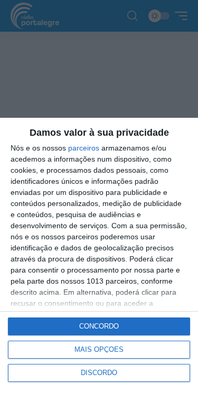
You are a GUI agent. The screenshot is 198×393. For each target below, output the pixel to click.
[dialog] (99, 255)
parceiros (83, 148)
